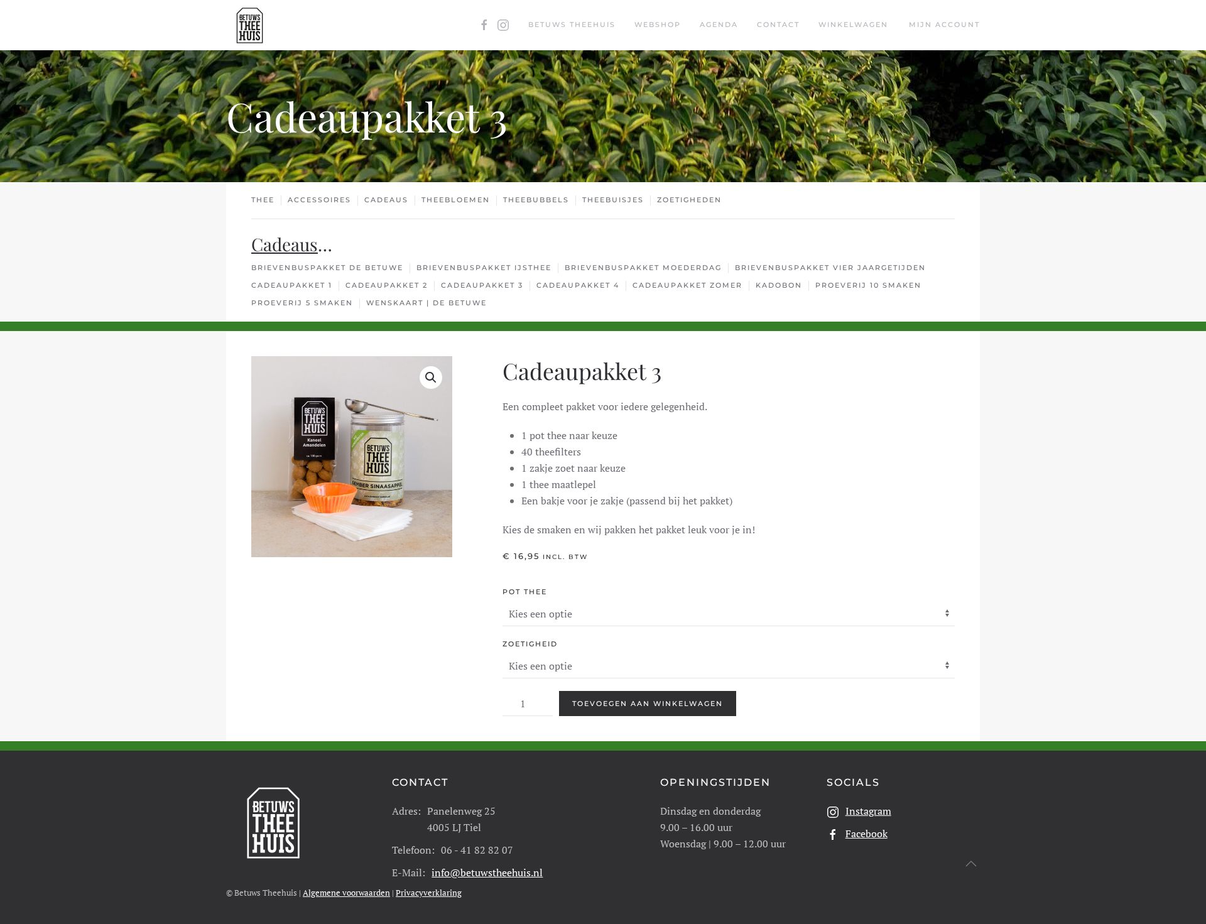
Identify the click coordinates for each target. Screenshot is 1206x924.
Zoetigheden (689, 199)
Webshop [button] (657, 24)
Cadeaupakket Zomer (687, 285)
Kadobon (779, 285)
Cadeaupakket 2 (386, 285)
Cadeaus (386, 199)
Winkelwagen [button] (853, 24)
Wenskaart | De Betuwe (426, 302)
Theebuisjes (613, 199)
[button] (431, 377)
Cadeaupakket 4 (577, 285)
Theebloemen (455, 199)
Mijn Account (944, 24)
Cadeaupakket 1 (291, 285)
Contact (778, 24)
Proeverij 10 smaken (868, 285)
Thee (262, 199)
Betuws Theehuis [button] (572, 24)
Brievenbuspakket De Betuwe (327, 267)
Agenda (719, 24)
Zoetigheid (530, 643)
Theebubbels (536, 199)
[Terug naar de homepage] (249, 25)
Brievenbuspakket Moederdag (643, 267)
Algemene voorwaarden (346, 892)
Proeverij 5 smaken (302, 302)
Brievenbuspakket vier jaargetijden (830, 267)
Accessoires (319, 199)
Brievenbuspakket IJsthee (483, 267)
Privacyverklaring (429, 892)
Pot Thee (525, 591)
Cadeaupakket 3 (482, 285)
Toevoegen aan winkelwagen (647, 703)
